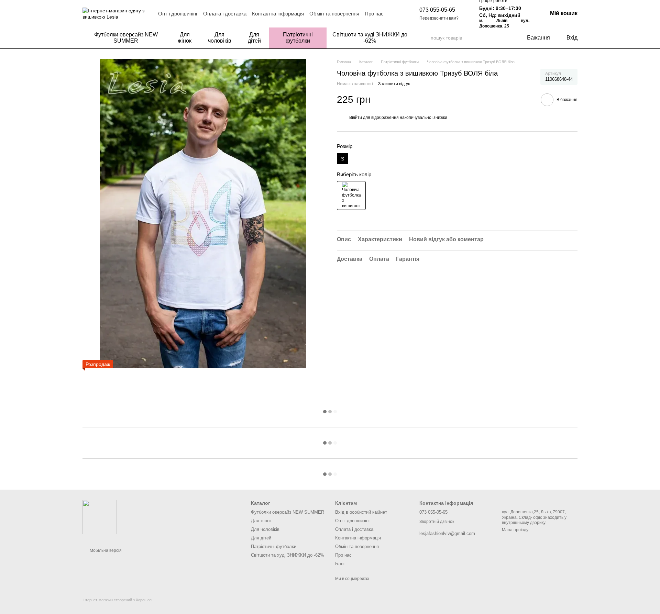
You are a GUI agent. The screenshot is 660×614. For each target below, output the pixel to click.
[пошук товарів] (425, 37)
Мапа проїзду (515, 529)
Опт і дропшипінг (178, 13)
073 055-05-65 (437, 10)
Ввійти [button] (355, 117)
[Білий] (351, 195)
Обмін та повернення (334, 13)
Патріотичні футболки (298, 38)
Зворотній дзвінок (436, 521)
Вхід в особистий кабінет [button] (361, 512)
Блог (340, 563)
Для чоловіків (219, 38)
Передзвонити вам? (439, 18)
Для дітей (254, 38)
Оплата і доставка (224, 13)
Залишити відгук (394, 83)
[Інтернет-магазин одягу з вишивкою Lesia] (99, 516)
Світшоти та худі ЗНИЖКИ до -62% (369, 38)
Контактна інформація (278, 13)
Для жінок (184, 38)
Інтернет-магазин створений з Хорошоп (117, 600)
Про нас (374, 13)
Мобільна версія (105, 550)
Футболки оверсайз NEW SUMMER (126, 38)
